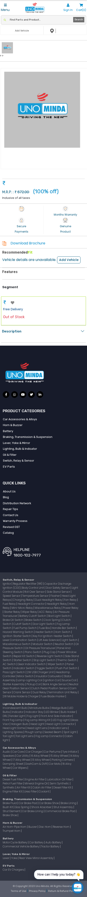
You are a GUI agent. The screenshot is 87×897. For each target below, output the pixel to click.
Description (11, 331)
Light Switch (70, 640)
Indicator (18, 712)
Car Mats (55, 764)
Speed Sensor (12, 596)
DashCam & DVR (36, 764)
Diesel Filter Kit (62, 787)
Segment (10, 287)
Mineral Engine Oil (36, 783)
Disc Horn (45, 827)
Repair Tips (10, 509)
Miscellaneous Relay (48, 608)
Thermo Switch (67, 660)
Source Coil (69, 680)
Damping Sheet (13, 764)
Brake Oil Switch (13, 620)
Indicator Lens (58, 728)
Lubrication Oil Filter (59, 779)
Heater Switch (44, 632)
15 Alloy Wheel (59, 756)
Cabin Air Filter (42, 787)
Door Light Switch (44, 624)
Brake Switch (33, 620)
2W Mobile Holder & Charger (21, 696)
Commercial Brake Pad (60, 811)
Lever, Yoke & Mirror (16, 443)
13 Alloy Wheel (41, 760)
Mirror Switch (25, 676)
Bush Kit (8, 807)
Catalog (8, 532)
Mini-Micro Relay (22, 608)
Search (79, 19)
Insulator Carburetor (49, 676)
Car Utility (23, 756)
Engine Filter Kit (13, 791)
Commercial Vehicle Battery (21, 846)
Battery (8, 431)
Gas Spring (22, 807)
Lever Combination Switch (20, 640)
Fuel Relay (9, 604)
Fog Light (33, 716)
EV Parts (9, 466)
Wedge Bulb (59, 708)
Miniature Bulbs (39, 708)
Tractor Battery (50, 846)
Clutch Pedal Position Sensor (49, 688)
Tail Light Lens (25, 736)
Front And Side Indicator (56, 716)
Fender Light (17, 716)
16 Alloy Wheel (40, 756)
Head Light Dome (14, 728)
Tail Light (8, 736)
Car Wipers (20, 768)
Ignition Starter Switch (17, 636)
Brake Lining (69, 803)
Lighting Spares (13, 732)
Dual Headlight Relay (49, 600)
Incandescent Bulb (15, 708)
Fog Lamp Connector (49, 736)
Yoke (14, 858)
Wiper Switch (56, 664)
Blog (6, 497)
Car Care (18, 752)
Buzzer (32, 827)
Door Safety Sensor (58, 588)
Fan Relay (70, 600)
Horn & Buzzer (13, 425)
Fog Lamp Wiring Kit (38, 720)
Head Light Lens (37, 728)
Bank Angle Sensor (55, 684)
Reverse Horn (61, 827)
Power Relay (70, 608)
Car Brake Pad (28, 803)
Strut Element (12, 811)
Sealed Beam (53, 732)
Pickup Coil (34, 684)
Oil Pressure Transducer (40, 648)
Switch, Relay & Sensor (18, 460)
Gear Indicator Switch (32, 664)
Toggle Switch (45, 668)
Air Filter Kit (24, 787)
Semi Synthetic (60, 783)
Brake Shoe (10, 815)
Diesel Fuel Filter (13, 779)
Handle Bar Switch (64, 628)
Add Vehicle (69, 260)
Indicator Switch (24, 668)
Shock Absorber (41, 807)
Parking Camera (63, 760)
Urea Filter (30, 791)
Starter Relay (12, 612)
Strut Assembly (63, 807)
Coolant (44, 791)
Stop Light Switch (44, 660)
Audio (7, 752)
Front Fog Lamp (13, 720)
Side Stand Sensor (59, 592)
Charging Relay (23, 600)
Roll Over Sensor (34, 592)
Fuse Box (44, 628)
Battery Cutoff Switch (33, 616)
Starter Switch (22, 660)
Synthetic (9, 787)
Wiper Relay (30, 612)
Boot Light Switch (59, 616)
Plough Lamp (34, 732)
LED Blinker (52, 712)
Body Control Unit (33, 588)
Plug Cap (50, 652)
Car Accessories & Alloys (20, 419)
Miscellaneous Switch (17, 644)
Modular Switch (43, 644)
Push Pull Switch (67, 668)
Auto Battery (54, 842)
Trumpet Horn (12, 831)
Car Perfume (52, 752)
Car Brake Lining (33, 811)
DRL (5, 716)
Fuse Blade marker (53, 696)
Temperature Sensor (35, 596)
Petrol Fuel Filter (13, 783)
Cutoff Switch (22, 624)
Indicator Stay (34, 712)
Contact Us (10, 515)
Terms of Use (19, 891)
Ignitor (7, 584)
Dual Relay (40, 692)
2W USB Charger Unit (40, 672)
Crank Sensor (22, 692)
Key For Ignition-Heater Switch (52, 636)
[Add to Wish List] (12, 302)
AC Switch (10, 664)
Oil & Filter (10, 454)
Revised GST (11, 527)
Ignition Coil (52, 680)
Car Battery (36, 842)
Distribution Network (17, 503)
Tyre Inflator (70, 752)
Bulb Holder (68, 712)
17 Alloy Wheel (22, 760)
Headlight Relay (57, 604)
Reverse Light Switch (50, 656)
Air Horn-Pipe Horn (15, 827)
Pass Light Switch (14, 672)
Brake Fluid (10, 803)
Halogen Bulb (20, 724)
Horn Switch (63, 632)
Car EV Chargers (14, 870)
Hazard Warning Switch (18, 632)
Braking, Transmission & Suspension (27, 437)
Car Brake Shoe (49, 803)
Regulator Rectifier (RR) (28, 584)
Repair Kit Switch (24, 656)
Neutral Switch (64, 644)
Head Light (37, 724)
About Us (9, 491)
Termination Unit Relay (63, 692)
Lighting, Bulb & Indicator (20, 448)
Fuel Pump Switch (25, 628)
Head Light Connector (60, 724)
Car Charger (34, 752)
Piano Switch (33, 652)
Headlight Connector (31, 604)
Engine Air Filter (35, 779)
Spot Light (70, 732)
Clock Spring (52, 620)
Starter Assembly (14, 684)
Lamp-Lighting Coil (30, 680)
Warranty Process (15, 521)
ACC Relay (46, 612)
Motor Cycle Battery (15, 842)
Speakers (9, 756)
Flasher (55, 596)
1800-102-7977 (27, 555)
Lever (6, 858)
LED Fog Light (61, 720)
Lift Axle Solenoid (49, 640)
